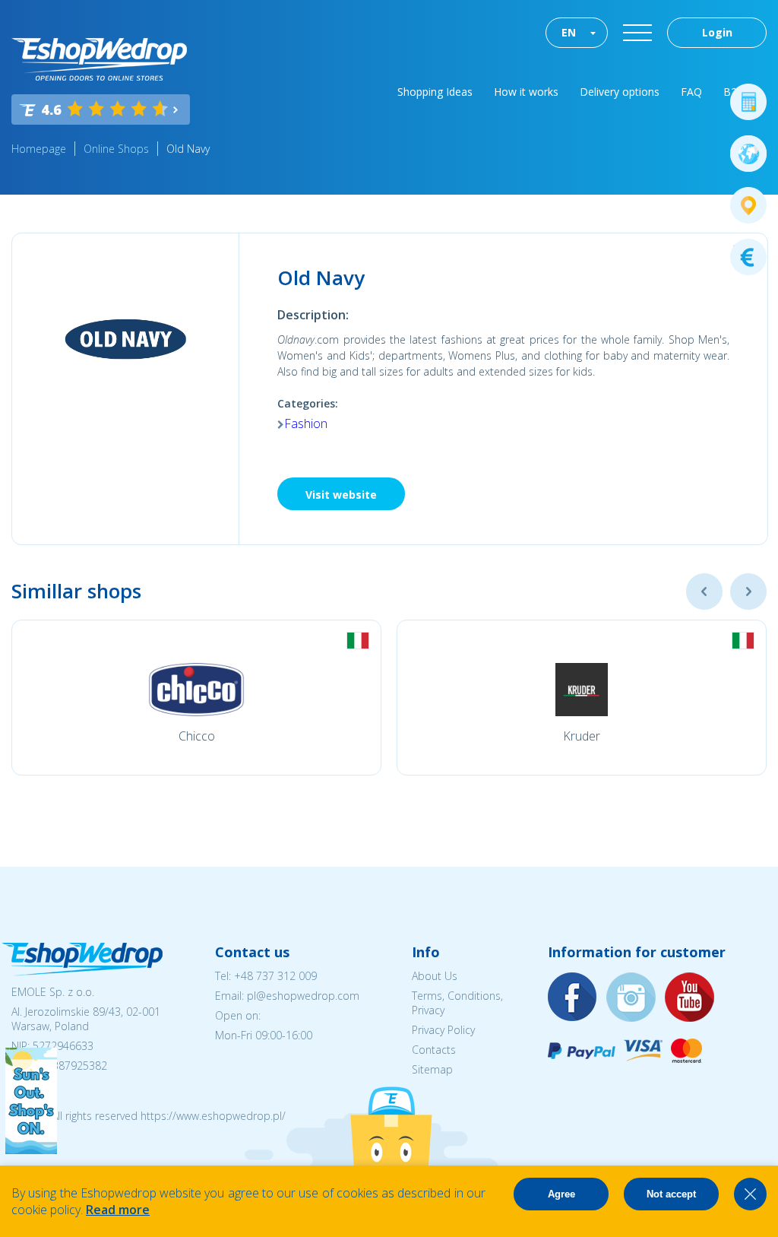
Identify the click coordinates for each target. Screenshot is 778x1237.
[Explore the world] (748, 153)
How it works (526, 91)
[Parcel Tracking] (748, 205)
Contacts (434, 1049)
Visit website (341, 494)
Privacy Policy (443, 1030)
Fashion (305, 423)
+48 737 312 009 (275, 976)
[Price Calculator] (748, 102)
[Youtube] (690, 997)
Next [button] (748, 591)
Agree (561, 1194)
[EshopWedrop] (99, 59)
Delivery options (619, 91)
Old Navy (188, 148)
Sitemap (432, 1069)
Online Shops (116, 148)
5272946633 (63, 1046)
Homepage (38, 148)
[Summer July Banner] (31, 1149)
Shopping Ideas (435, 91)
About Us (434, 976)
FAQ (691, 91)
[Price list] (748, 257)
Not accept (671, 1194)
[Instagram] (631, 997)
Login (717, 32)
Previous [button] (704, 591)
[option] (196, 698)
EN (568, 32)
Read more (118, 1209)
